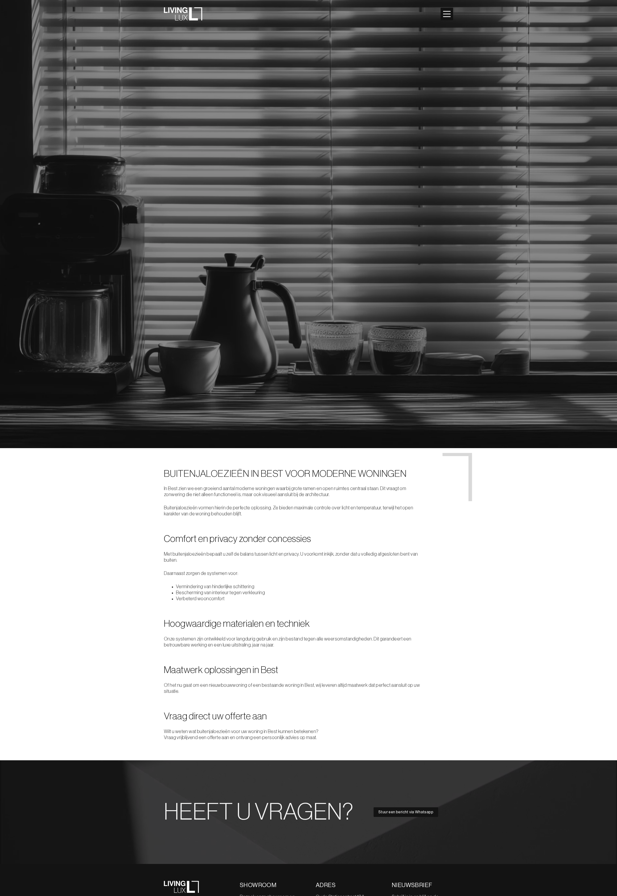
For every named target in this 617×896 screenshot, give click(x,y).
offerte (214, 737)
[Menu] (447, 14)
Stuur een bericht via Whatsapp (405, 812)
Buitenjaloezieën (181, 507)
